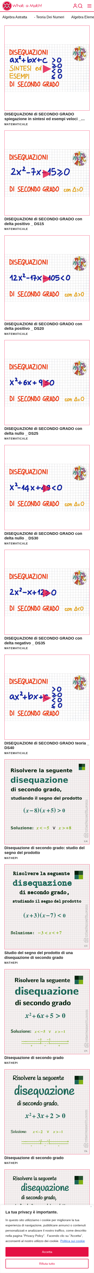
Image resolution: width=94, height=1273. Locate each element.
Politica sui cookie (72, 1241)
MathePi (11, 858)
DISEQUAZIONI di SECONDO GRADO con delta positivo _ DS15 (43, 221)
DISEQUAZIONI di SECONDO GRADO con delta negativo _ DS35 (43, 640)
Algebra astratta (14, 17)
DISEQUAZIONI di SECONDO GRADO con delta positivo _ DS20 (43, 326)
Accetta (47, 1252)
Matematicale (16, 124)
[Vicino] (91, 1207)
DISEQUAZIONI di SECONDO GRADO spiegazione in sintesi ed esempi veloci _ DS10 (42, 119)
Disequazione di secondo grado (34, 1058)
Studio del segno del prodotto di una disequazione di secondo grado (38, 955)
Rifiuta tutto (47, 1263)
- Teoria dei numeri (49, 17)
